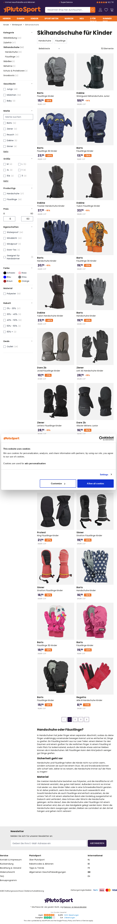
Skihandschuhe (32, 25)
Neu (82, 18)
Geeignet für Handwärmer (13, 257)
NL (89, 859)
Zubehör (9, 42)
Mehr (5, 151)
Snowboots (10, 75)
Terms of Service (82, 921)
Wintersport (17, 25)
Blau (9, 277)
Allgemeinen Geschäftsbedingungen (47, 872)
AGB (2, 891)
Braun (10, 281)
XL (8, 169)
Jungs (10, 89)
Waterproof (12, 232)
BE (89, 863)
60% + (10, 331)
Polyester (11, 293)
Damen (20, 18)
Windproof (12, 243)
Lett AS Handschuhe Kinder (89, 369)
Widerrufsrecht (7, 872)
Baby (9, 100)
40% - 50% (12, 320)
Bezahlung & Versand (10, 868)
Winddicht (12, 238)
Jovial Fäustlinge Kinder (48, 369)
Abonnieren (97, 843)
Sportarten (51, 18)
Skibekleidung (12, 37)
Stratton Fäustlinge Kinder (89, 534)
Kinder (34, 18)
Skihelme (9, 66)
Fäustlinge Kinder (45, 94)
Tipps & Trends (36, 868)
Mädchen (11, 94)
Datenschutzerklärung (34, 891)
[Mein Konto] (100, 10)
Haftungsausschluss (14, 891)
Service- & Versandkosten (75, 907)
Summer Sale (107, 20)
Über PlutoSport (37, 859)
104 (8, 175)
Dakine (10, 140)
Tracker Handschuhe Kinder (50, 204)
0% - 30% (11, 308)
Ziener (10, 128)
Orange (25, 281)
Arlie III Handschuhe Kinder (89, 699)
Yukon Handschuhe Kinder (50, 314)
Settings (104, 474)
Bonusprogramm (8, 880)
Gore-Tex (11, 249)
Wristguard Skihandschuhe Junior (93, 94)
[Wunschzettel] (106, 10)
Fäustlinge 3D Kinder (47, 149)
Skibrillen (9, 61)
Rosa (24, 272)
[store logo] (22, 10)
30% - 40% (12, 314)
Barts (9, 123)
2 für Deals (93, 20)
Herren (7, 18)
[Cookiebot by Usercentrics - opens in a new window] (101, 438)
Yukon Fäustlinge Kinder (88, 204)
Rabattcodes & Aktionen (41, 863)
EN (89, 876)
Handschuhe (13, 52)
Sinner (10, 146)
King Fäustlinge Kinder (48, 534)
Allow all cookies (95, 483)
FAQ (2, 876)
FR (89, 868)
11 (22, 175)
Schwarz (11, 272)
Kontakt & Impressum (11, 859)
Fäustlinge (12, 56)
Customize (56, 483)
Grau (24, 277)
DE (89, 872)
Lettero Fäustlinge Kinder (49, 424)
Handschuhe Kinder (46, 259)
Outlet (10, 346)
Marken (69, 18)
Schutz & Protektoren (15, 70)
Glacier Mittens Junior (87, 424)
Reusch (10, 134)
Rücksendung (6, 863)
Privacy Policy (67, 921)
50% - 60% (12, 325)
